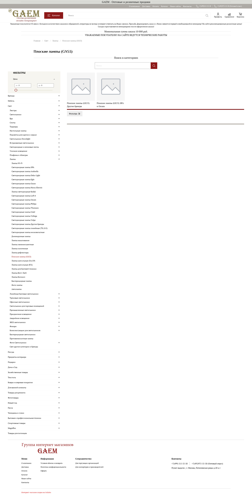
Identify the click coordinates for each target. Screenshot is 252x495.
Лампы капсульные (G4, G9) (23, 260)
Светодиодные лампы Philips (24, 204)
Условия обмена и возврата (51, 463)
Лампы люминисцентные (23, 244)
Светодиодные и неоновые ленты (24, 147)
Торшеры (14, 126)
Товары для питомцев (17, 433)
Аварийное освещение (19, 318)
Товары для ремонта (16, 392)
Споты (12, 122)
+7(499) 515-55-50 (180, 463)
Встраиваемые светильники (22, 143)
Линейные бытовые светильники (24, 294)
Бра (11, 118)
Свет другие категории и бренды (24, 346)
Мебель (11, 101)
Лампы (55, 40)
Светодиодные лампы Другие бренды (28, 224)
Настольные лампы (18, 130)
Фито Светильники (18, 342)
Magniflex (12, 428)
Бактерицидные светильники (22, 334)
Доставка (146, 6)
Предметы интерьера (17, 357)
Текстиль (12, 377)
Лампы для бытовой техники (24, 269)
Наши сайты (175, 6)
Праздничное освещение (21, 314)
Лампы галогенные (20, 248)
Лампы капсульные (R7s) (22, 264)
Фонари (13, 326)
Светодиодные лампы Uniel (23, 212)
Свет (46, 40)
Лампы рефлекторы (20, 252)
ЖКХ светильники (18, 322)
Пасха (10, 408)
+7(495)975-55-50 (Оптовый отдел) (229, 6)
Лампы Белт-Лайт (19, 273)
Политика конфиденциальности (53, 467)
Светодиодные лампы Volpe (24, 220)
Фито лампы (17, 285)
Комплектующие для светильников (25, 330)
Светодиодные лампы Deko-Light (26, 175)
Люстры (13, 110)
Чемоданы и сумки (16, 413)
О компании (134, 6)
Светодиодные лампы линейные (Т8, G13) (30, 228)
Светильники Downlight (20, 139)
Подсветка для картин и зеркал (23, 135)
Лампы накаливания (20, 240)
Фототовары (13, 397)
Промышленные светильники (23, 310)
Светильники (15, 114)
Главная (37, 40)
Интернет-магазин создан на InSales (36, 492)
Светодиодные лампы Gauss (24, 183)
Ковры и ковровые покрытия (20, 382)
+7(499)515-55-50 (205, 6)
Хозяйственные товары (18, 372)
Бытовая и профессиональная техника (24, 418)
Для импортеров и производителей (89, 467)
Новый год (12, 403)
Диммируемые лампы (21, 236)
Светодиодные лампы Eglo (23, 179)
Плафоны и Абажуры (19, 155)
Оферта (44, 471)
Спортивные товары (16, 423)
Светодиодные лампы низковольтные (28, 232)
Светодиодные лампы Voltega (24, 216)
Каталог (164, 6)
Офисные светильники (20, 302)
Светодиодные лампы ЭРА (23, 167)
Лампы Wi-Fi (17, 163)
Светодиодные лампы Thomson (25, 208)
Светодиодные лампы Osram (24, 199)
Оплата (155, 6)
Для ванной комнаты (17, 387)
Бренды (11, 95)
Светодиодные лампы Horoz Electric (27, 187)
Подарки (11, 362)
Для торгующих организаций (87, 463)
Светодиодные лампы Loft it (24, 195)
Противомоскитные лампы (21, 338)
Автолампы (17, 289)
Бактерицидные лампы (22, 281)
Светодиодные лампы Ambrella (25, 171)
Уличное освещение (18, 151)
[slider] (16, 90)
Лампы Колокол (18, 277)
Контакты (187, 6)
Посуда (11, 352)
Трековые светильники (20, 298)
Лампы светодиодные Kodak (24, 191)
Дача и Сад (12, 367)
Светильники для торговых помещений (27, 306)
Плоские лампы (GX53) (21, 256)
